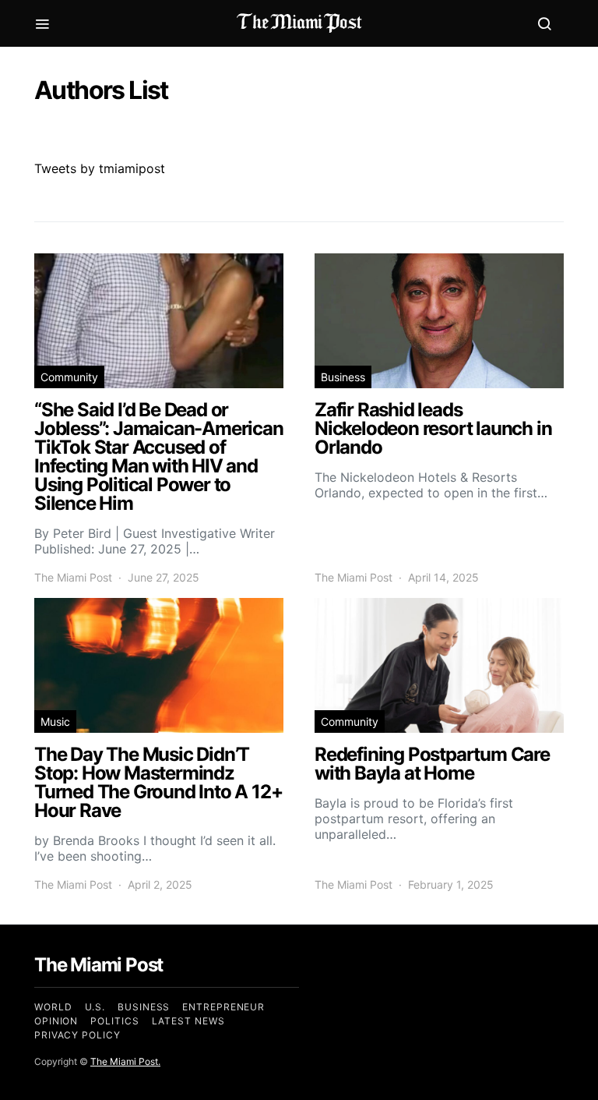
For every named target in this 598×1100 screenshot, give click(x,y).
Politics (114, 1021)
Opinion (56, 1021)
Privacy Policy (77, 1035)
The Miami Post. (125, 1061)
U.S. (95, 1007)
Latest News (188, 1021)
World (53, 1007)
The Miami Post (73, 577)
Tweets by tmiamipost (99, 168)
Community (69, 377)
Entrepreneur (223, 1007)
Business (343, 377)
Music (55, 721)
